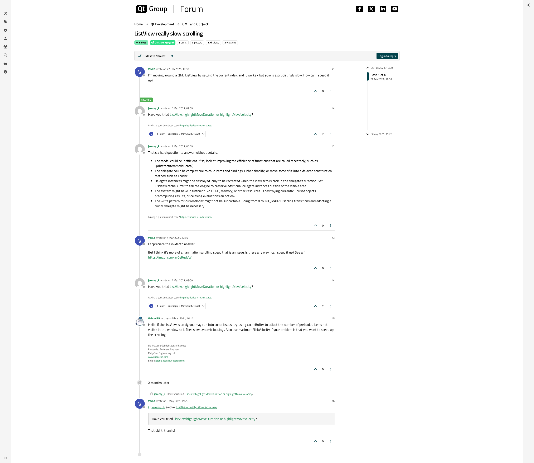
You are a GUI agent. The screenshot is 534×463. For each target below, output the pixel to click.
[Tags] (5, 21)
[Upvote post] (315, 91)
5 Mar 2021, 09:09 (182, 108)
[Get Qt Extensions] (5, 63)
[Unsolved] (5, 71)
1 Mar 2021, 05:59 (182, 146)
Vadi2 (151, 69)
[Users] (5, 38)
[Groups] (5, 46)
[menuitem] (528, 5)
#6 (333, 401)
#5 (333, 318)
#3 (333, 238)
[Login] (528, 5)
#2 (333, 146)
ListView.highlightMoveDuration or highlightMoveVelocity (211, 114)
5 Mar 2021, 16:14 (182, 318)
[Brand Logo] (169, 9)
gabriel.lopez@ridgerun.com (170, 361)
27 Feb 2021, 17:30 (178, 69)
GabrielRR (154, 318)
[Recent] (5, 13)
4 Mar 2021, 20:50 (177, 238)
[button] (5, 458)
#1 (333, 69)
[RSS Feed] (172, 56)
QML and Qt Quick (164, 42)
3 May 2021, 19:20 (177, 401)
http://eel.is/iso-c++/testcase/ (196, 125)
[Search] (5, 55)
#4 (333, 108)
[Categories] (5, 5)
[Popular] (5, 30)
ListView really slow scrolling (196, 407)
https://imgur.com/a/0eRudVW (169, 257)
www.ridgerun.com (158, 357)
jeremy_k (154, 108)
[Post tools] (331, 91)
